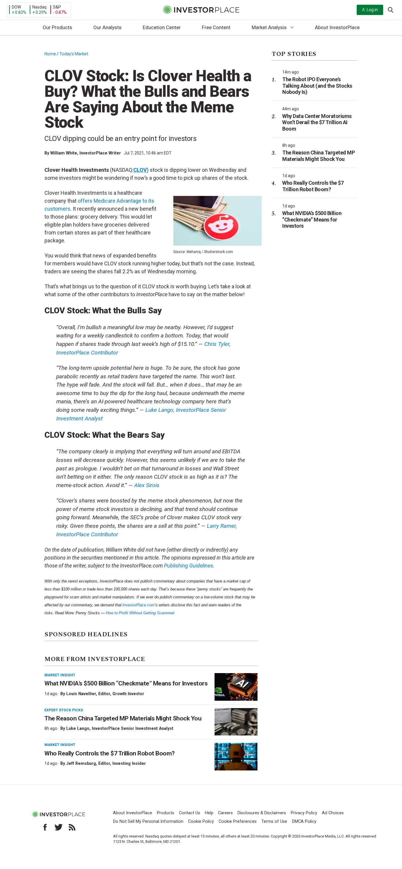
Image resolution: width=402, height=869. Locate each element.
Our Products (57, 27)
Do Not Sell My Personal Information (148, 821)
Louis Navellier (81, 693)
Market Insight (59, 675)
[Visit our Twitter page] (58, 827)
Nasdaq (39, 7)
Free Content (216, 27)
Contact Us (189, 812)
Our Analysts (107, 27)
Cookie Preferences (238, 821)
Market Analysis (269, 27)
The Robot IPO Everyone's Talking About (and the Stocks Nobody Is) (317, 85)
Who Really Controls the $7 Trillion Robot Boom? (109, 753)
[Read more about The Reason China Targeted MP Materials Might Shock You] (236, 722)
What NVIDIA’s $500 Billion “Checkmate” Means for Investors (125, 683)
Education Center (162, 27)
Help (209, 812)
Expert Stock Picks (63, 710)
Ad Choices (333, 812)
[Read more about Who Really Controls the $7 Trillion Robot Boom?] (236, 756)
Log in (372, 9)
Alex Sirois (147, 485)
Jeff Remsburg (81, 763)
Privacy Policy (304, 812)
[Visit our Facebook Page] (45, 827)
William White (63, 153)
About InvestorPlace (337, 27)
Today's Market (73, 53)
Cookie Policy (201, 821)
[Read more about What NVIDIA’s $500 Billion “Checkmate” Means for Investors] (236, 687)
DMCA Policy (304, 821)
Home (50, 53)
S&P (57, 7)
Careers (225, 812)
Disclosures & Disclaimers (261, 812)
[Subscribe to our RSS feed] (72, 827)
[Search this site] (390, 9)
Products (165, 812)
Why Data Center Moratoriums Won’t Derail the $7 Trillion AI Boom (317, 122)
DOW (16, 7)
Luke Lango (77, 728)
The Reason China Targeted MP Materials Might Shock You (122, 718)
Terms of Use (274, 821)
